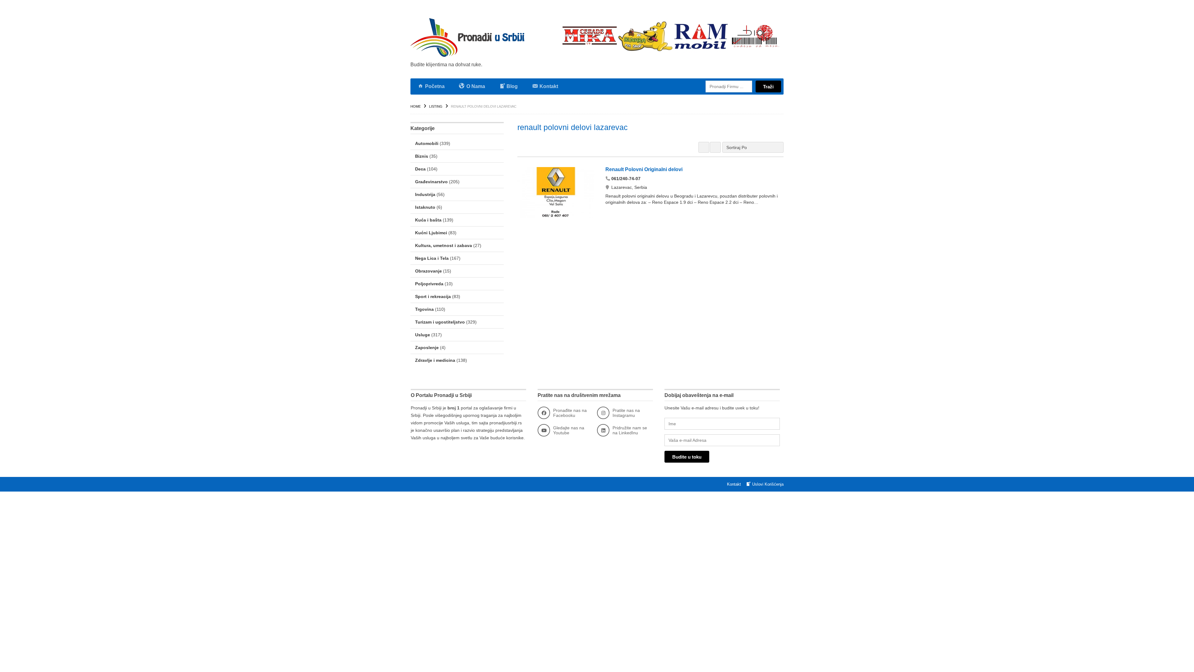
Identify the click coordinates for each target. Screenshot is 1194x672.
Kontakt (734, 484)
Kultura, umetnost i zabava (443, 245)
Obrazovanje (428, 270)
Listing (435, 106)
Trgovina (424, 309)
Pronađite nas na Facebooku (570, 413)
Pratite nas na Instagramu (626, 413)
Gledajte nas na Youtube (568, 430)
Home (415, 106)
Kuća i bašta (428, 219)
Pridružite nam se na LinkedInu (630, 430)
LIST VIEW (715, 147)
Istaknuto (425, 207)
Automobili (426, 143)
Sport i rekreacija (433, 296)
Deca (420, 168)
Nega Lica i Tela (432, 258)
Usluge (422, 334)
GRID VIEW (703, 147)
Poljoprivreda (429, 283)
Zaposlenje (427, 347)
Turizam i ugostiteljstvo (440, 322)
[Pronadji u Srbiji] (469, 37)
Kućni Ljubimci (431, 232)
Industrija (425, 194)
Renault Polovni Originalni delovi (644, 169)
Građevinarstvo (431, 181)
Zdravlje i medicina (435, 360)
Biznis (421, 156)
